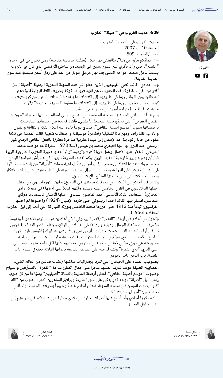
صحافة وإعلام (107, 10)
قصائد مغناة (65, 10)
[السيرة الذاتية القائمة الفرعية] (166, 10)
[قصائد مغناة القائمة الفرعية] (56, 10)
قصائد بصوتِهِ (83, 10)
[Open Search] (8, 10)
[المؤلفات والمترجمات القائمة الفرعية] (136, 10)
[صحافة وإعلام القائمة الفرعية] (96, 10)
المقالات (126, 10)
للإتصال (47, 10)
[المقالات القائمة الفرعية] (119, 10)
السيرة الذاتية (176, 10)
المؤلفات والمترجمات (150, 10)
